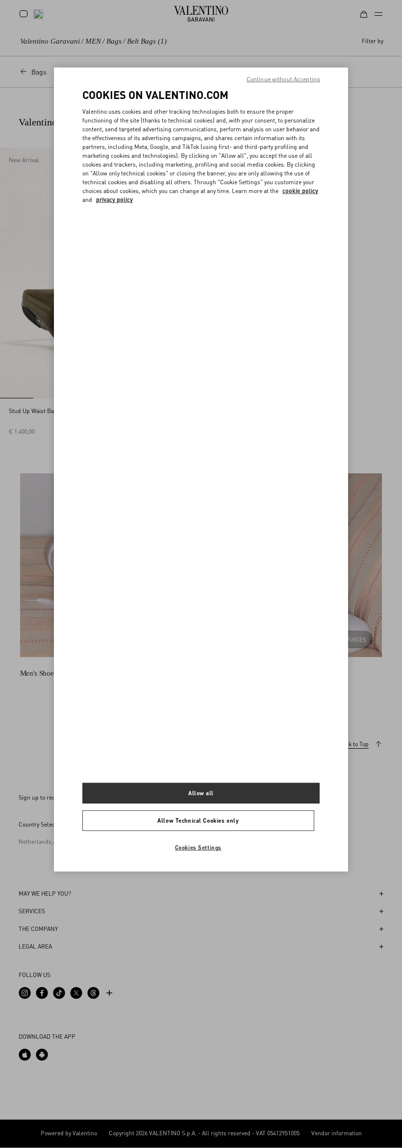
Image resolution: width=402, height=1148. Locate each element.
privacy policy (114, 199)
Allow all (201, 793)
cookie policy (300, 191)
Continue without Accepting (283, 79)
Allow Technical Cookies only (198, 820)
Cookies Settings (198, 847)
